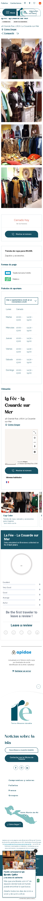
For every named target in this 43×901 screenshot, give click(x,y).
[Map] (25, 3)
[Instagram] (21, 768)
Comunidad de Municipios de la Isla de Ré (17, 844)
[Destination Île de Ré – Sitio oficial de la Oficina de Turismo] (21, 12)
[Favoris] (34, 3)
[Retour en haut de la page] (38, 687)
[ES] (40, 3)
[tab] (19, 301)
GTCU (36, 859)
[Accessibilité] (29, 3)
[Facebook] (15, 768)
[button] (40, 3)
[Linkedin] (27, 768)
